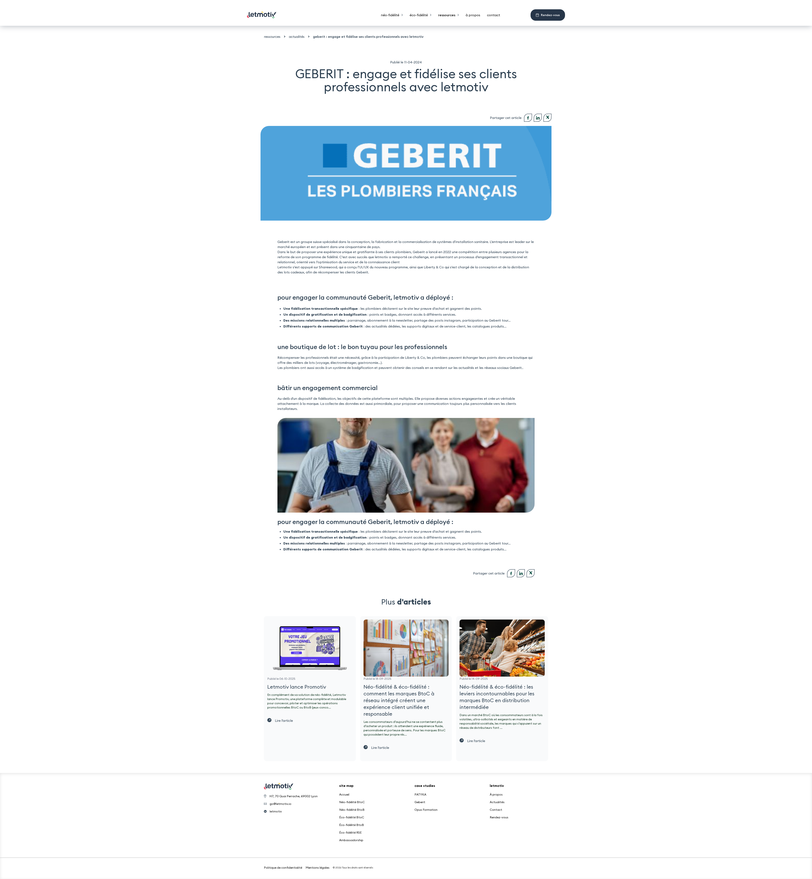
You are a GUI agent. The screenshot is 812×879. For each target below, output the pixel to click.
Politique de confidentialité (283, 867)
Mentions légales (317, 867)
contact (493, 15)
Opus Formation (426, 810)
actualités (296, 36)
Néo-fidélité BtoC (352, 802)
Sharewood (328, 267)
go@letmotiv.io (280, 804)
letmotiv (276, 811)
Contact (496, 810)
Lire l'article (284, 720)
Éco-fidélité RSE (350, 832)
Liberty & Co (434, 267)
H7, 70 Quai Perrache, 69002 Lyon (293, 796)
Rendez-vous (499, 817)
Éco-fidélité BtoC (351, 817)
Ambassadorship (351, 840)
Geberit (419, 802)
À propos (496, 794)
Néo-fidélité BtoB (352, 810)
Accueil (344, 794)
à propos (473, 15)
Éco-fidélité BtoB (351, 825)
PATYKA (420, 794)
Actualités (497, 802)
